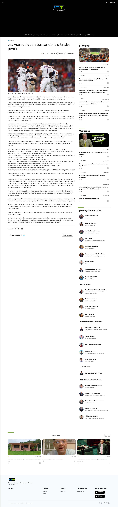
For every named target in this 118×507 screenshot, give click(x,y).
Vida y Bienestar (81, 34)
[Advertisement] (59, 21)
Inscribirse (112, 2)
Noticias (36, 34)
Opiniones (52, 34)
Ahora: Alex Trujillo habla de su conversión (18, 459)
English (44, 493)
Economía (43, 34)
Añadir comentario (67, 235)
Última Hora (28, 34)
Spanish (45, 491)
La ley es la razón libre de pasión (89, 198)
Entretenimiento (70, 34)
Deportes (60, 34)
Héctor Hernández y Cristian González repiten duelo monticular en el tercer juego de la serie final (93, 115)
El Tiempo (90, 34)
